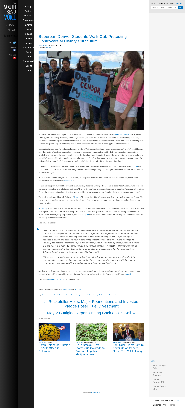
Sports (28, 66)
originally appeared (56, 279)
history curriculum (63, 295)
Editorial (28, 15)
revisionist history (86, 295)
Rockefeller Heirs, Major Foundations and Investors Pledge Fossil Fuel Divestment (91, 303)
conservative (53, 295)
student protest (97, 295)
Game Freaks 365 (158, 380)
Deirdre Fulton (43, 45)
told (136, 166)
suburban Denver (108, 295)
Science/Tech (29, 47)
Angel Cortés (169, 405)
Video (29, 70)
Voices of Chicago (157, 373)
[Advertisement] (167, 47)
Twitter (78, 289)
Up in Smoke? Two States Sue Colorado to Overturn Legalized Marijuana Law (90, 349)
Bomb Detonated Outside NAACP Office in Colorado (54, 348)
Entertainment (29, 20)
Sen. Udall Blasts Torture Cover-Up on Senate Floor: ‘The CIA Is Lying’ (128, 348)
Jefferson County (74, 295)
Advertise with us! (95, 392)
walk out (116, 295)
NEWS (12, 30)
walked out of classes (122, 134)
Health (28, 29)
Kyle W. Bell (42, 342)
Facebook (67, 289)
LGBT (29, 38)
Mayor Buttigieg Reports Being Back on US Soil (91, 313)
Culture (28, 11)
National (48, 47)
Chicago (28, 6)
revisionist (68, 181)
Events (28, 25)
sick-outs (77, 197)
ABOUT (11, 24)
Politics (28, 43)
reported (127, 274)
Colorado (45, 295)
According (43, 208)
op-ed (86, 214)
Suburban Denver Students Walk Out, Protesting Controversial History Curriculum (83, 38)
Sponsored (28, 61)
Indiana (28, 34)
